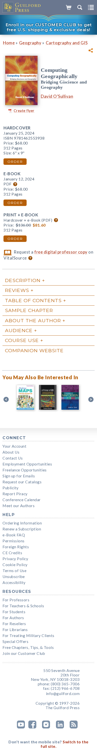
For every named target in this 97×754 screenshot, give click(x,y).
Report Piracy (15, 494)
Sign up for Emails (18, 476)
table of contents (33, 300)
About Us (10, 452)
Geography (30, 42)
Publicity (10, 488)
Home (9, 42)
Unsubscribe (13, 576)
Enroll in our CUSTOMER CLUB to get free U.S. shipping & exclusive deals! (48, 27)
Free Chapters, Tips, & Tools (28, 647)
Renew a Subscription (21, 529)
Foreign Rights (15, 547)
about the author (33, 320)
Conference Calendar (21, 499)
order (15, 162)
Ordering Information (22, 523)
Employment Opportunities (27, 464)
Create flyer (24, 111)
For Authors (13, 617)
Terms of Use (14, 570)
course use (22, 340)
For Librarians (15, 629)
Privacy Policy (15, 558)
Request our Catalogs (22, 482)
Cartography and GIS (67, 42)
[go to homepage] (22, 7)
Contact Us (12, 458)
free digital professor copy (61, 252)
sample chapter (29, 310)
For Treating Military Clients (28, 635)
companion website (34, 350)
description (23, 280)
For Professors (15, 600)
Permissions (13, 541)
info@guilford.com (63, 693)
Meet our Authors (18, 505)
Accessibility (14, 582)
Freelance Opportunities (24, 470)
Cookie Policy (15, 564)
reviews (17, 290)
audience (19, 330)
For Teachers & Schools (23, 606)
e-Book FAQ (13, 535)
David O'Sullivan (57, 96)
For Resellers (14, 623)
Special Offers (15, 641)
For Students (13, 611)
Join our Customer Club (23, 653)
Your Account (14, 446)
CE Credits (12, 553)
